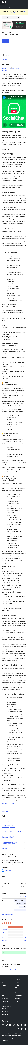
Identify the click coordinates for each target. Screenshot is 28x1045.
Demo (9, 68)
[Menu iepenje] (25, 2)
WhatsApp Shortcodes (8, 803)
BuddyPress (6, 1014)
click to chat (17, 900)
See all (24, 940)
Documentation (16, 68)
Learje (3, 993)
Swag (17, 1001)
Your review (5, 940)
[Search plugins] (18, 17)
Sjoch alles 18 (23, 896)
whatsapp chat (22, 906)
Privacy (4, 988)
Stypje (5, 59)
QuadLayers (5, 811)
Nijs (3, 982)
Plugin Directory (6, 7)
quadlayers (8, 37)
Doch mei (17, 993)
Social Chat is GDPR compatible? (11, 832)
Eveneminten (18, 995)
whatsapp (23, 900)
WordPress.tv (6, 1001)
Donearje (18, 998)
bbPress (5, 1011)
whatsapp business (21, 903)
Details (5, 47)
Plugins (17, 985)
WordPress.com (7, 1006)
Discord (4, 70)
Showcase (18, 979)
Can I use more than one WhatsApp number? (8, 826)
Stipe (3, 995)
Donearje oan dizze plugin (9, 970)
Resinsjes (5, 51)
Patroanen (18, 988)
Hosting (4, 985)
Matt (4, 1009)
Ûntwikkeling (6, 55)
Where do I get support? (9, 821)
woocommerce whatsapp (20, 909)
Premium (4, 68)
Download (5, 41)
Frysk (6, 1021)
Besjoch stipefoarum (7, 956)
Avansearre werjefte (7, 914)
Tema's (17, 982)
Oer (3, 979)
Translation (5, 848)
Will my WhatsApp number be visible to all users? (9, 837)
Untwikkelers (5, 998)
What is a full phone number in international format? (9, 842)
